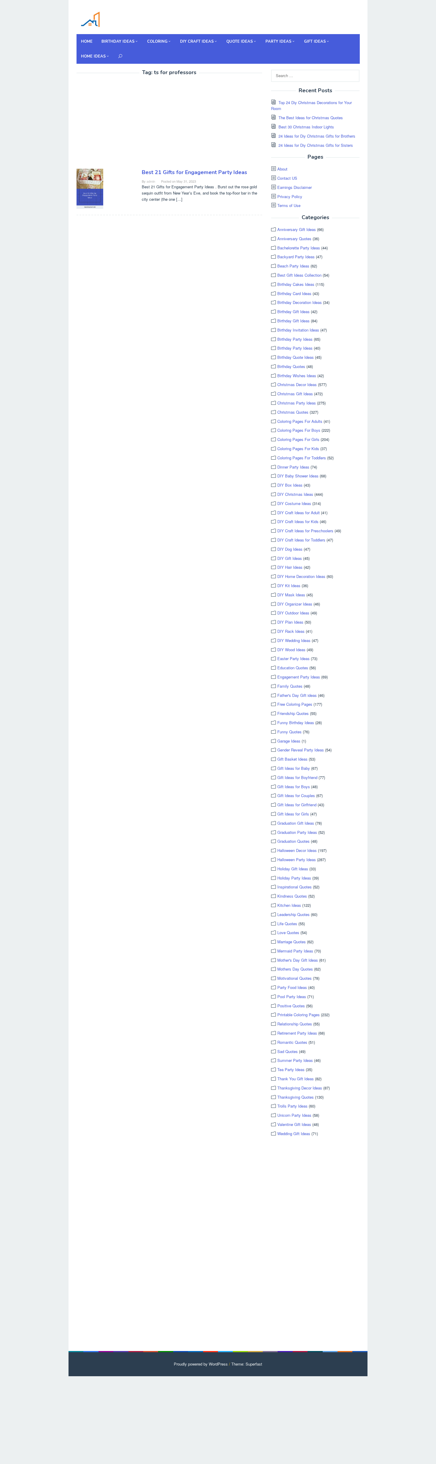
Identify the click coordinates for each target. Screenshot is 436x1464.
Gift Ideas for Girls (293, 814)
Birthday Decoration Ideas (299, 302)
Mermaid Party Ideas (295, 951)
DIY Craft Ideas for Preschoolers (305, 530)
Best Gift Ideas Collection (299, 275)
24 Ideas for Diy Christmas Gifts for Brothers (317, 136)
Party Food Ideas (292, 987)
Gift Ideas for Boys (293, 786)
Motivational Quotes (294, 978)
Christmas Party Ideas (296, 403)
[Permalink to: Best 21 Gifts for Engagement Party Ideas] (90, 188)
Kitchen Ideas (289, 905)
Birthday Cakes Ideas (295, 284)
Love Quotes (288, 932)
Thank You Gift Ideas (295, 1078)
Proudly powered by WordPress (201, 1364)
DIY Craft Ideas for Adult (298, 512)
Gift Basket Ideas (292, 759)
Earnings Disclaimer (294, 187)
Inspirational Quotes (294, 887)
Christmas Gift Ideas (295, 393)
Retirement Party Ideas (297, 1033)
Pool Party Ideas (291, 996)
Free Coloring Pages (294, 704)
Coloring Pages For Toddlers (301, 458)
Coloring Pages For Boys (298, 430)
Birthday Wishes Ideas (296, 375)
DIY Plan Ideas (290, 622)
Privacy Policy (289, 196)
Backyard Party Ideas (296, 256)
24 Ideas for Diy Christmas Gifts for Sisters (316, 145)
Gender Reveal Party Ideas (300, 750)
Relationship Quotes (294, 1024)
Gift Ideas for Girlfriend (296, 804)
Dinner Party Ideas (293, 467)
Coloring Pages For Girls (298, 439)
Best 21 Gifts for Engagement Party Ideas (194, 172)
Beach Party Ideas (293, 266)
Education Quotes (292, 667)
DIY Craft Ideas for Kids (298, 521)
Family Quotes (290, 686)
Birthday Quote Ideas (295, 357)
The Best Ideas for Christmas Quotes (311, 117)
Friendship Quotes (293, 713)
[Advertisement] (126, 123)
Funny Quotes (289, 732)
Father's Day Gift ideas (297, 695)
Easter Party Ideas (293, 658)
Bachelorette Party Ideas (298, 248)
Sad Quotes (287, 1051)
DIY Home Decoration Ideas (301, 576)
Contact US (287, 178)
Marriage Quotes (291, 941)
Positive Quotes (291, 1006)
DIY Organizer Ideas (294, 604)
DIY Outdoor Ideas (293, 613)
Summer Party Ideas (295, 1060)
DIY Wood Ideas (291, 649)
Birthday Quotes (291, 366)
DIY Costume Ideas (294, 503)
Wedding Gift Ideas (293, 1133)
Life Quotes (287, 923)
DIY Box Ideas (290, 485)
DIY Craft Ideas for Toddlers (301, 540)
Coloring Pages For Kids (298, 448)
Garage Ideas (288, 741)
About (282, 169)
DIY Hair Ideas (290, 567)
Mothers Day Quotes (295, 969)
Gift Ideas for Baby (293, 768)
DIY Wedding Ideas (294, 640)
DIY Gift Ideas (289, 558)
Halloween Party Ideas (296, 859)
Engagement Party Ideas (298, 677)
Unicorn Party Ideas (294, 1115)
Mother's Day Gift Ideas (297, 960)
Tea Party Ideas (291, 1069)
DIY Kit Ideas (288, 585)
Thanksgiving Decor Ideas (299, 1088)
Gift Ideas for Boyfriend (297, 777)
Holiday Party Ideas (294, 878)
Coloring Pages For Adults (299, 421)
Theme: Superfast (246, 1364)
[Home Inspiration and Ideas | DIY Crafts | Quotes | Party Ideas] (90, 18)
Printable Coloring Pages (298, 1014)
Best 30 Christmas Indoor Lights (306, 127)
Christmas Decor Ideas (297, 384)
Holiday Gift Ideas (292, 869)
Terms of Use (288, 205)
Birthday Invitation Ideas (298, 330)
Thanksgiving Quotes (295, 1097)
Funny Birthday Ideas (295, 722)
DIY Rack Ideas (291, 631)
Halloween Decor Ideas (297, 850)
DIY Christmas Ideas (295, 494)
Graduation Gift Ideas (295, 823)
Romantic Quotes (292, 1042)
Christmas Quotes (292, 412)
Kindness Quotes (292, 896)
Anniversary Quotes (294, 238)
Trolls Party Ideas (292, 1106)
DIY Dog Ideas (290, 549)
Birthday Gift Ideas (293, 311)
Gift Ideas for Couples (296, 795)
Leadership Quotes (293, 914)
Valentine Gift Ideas (294, 1124)
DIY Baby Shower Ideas (298, 476)
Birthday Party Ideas (295, 339)
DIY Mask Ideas (291, 595)
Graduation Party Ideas (297, 832)
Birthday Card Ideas (294, 293)
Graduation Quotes (293, 841)
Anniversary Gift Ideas (296, 229)
